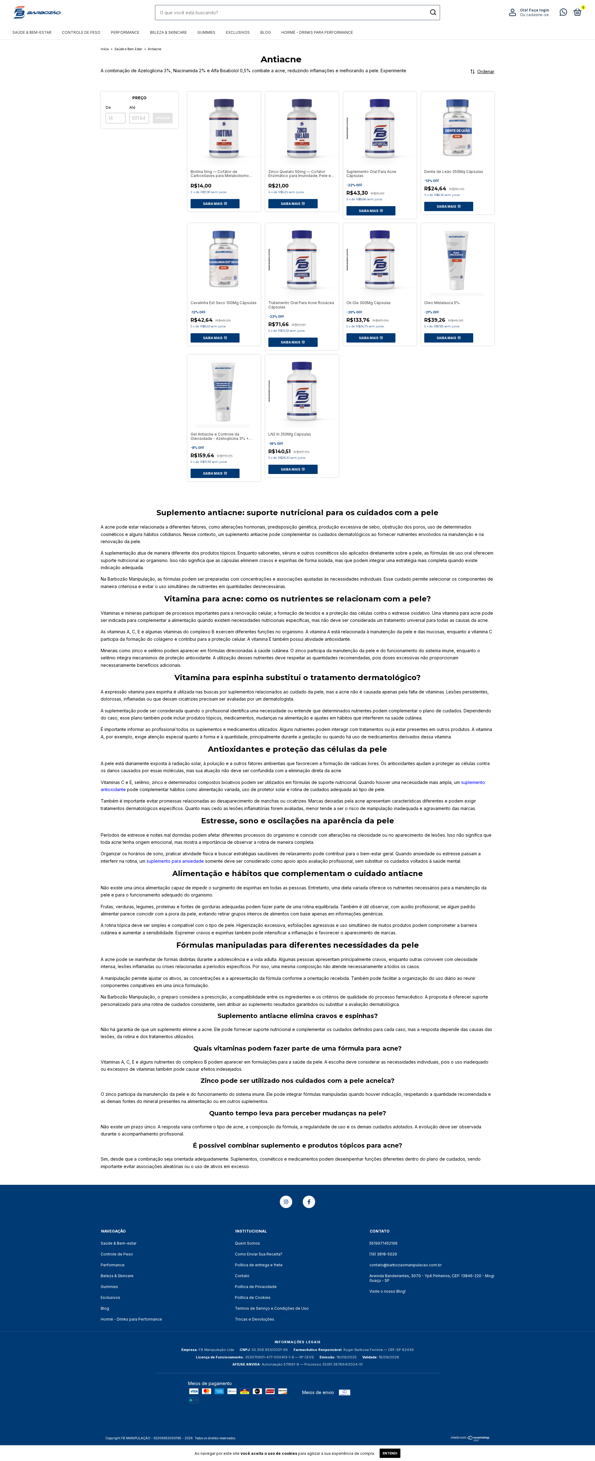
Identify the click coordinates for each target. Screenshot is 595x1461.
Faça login (539, 10)
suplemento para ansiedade (175, 861)
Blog (265, 32)
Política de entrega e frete (259, 1265)
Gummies (206, 32)
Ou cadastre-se (534, 14)
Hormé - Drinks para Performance (317, 32)
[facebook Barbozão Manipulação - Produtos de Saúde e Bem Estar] (309, 1202)
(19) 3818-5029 (383, 1254)
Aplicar (163, 118)
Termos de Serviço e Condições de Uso (272, 1308)
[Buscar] (433, 12)
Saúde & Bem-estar (31, 32)
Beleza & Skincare (168, 32)
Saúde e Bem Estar (128, 49)
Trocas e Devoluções (254, 1319)
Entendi (390, 1453)
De (108, 107)
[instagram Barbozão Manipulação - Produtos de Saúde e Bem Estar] (286, 1202)
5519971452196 (383, 1243)
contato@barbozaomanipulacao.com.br (405, 1265)
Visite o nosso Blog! (387, 1291)
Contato (242, 1275)
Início (105, 49)
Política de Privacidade (256, 1286)
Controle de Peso (81, 32)
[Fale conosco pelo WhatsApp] (563, 13)
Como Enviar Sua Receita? (258, 1254)
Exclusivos (238, 32)
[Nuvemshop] (470, 1439)
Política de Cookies (253, 1297)
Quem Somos (247, 1243)
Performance (125, 32)
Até (132, 107)
